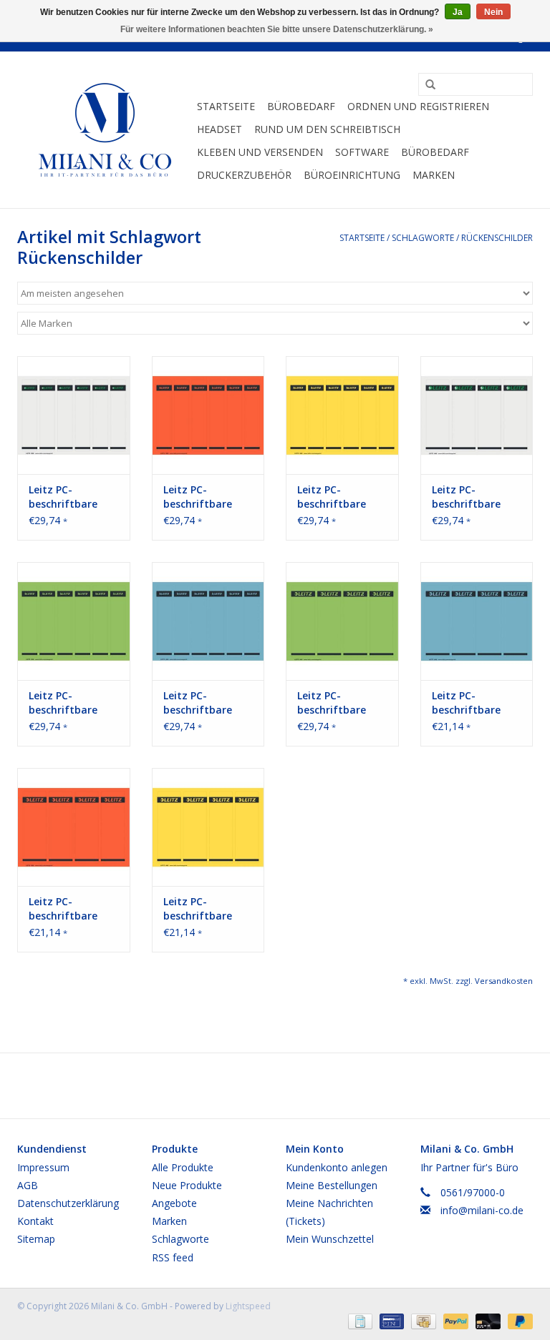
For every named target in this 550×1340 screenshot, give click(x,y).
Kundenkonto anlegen (336, 1167)
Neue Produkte (187, 1185)
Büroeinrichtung (352, 175)
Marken (433, 175)
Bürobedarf (435, 152)
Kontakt (35, 1221)
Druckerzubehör (244, 175)
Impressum (43, 1167)
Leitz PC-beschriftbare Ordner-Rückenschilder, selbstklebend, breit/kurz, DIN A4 (476, 497)
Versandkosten (504, 980)
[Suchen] (425, 85)
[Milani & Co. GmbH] (105, 129)
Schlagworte (423, 238)
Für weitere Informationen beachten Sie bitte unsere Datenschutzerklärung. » (276, 29)
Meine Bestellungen (331, 1185)
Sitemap (36, 1239)
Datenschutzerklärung (68, 1203)
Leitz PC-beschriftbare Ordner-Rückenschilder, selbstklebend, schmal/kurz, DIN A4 (71, 497)
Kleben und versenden (260, 152)
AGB (27, 1185)
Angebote (174, 1203)
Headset (219, 129)
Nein (493, 12)
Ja (458, 12)
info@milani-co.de (482, 1210)
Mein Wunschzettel (330, 1239)
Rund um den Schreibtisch (327, 129)
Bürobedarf (301, 106)
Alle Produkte (182, 1167)
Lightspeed (248, 1306)
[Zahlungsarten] (359, 1321)
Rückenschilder (497, 238)
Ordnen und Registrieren (418, 106)
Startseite (226, 106)
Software (362, 152)
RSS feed (172, 1257)
